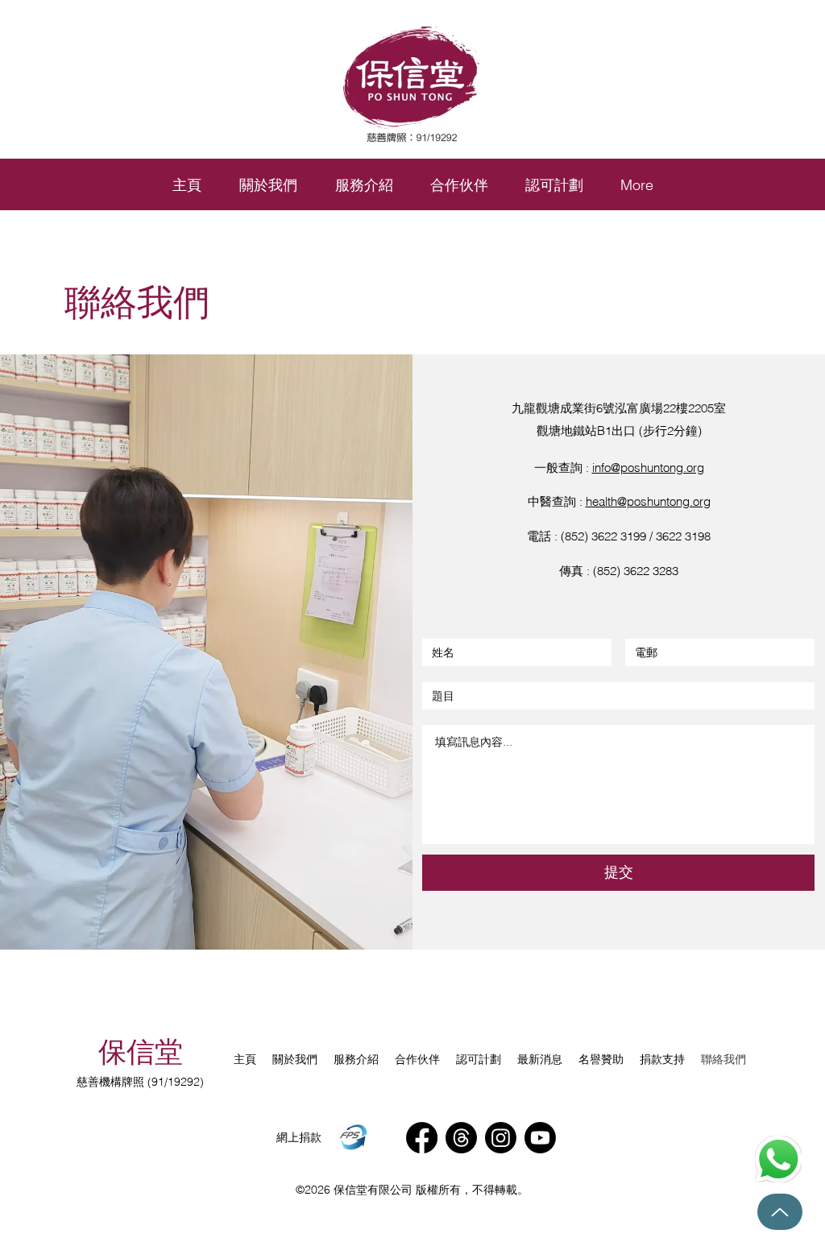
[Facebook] (421, 1137)
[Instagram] (500, 1137)
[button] (364, 185)
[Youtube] (540, 1137)
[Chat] (778, 1159)
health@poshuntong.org (648, 501)
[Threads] (461, 1137)
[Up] (779, 1212)
